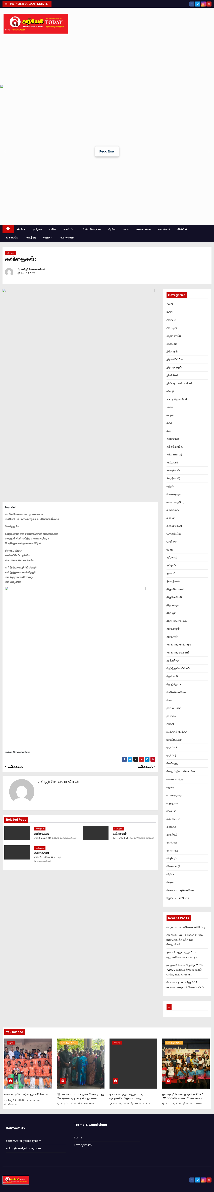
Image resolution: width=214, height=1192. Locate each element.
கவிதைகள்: (145, 766)
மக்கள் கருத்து (175, 779)
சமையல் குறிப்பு (175, 502)
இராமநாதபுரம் (174, 367)
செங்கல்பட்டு (174, 534)
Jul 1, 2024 (119, 837)
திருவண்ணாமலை (177, 621)
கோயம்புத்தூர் (174, 494)
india (170, 312)
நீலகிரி (170, 724)
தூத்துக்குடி (173, 660)
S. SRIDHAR (87, 1103)
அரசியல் (21, 229)
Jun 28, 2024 (42, 857)
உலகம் (126, 229)
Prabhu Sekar (141, 1103)
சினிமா (53, 229)
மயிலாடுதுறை (174, 795)
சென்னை (172, 542)
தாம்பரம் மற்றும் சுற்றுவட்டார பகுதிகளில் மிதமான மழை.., (127, 1096)
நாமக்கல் (171, 716)
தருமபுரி (171, 573)
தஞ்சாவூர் (172, 557)
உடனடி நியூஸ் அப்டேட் (178, 399)
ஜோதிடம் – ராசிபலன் (178, 898)
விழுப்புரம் (172, 858)
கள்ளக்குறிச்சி (175, 447)
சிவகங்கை (173, 510)
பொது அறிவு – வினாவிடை (181, 771)
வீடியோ (112, 229)
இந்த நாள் (172, 352)
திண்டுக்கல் (173, 581)
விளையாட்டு (12, 237)
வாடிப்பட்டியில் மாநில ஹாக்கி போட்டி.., (187, 927)
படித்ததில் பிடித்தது (177, 732)
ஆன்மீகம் (182, 229)
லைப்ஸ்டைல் (164, 229)
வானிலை (172, 842)
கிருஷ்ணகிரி (174, 478)
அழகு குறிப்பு (174, 336)
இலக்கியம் (172, 375)
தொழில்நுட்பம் (174, 684)
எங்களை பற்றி (67, 237)
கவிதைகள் (11, 253)
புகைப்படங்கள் (144, 229)
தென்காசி (172, 676)
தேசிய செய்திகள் (92, 229)
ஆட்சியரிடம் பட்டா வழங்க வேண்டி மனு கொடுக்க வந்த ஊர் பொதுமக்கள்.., (185, 939)
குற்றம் (170, 486)
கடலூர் (170, 415)
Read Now (107, 151)
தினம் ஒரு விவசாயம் (178, 652)
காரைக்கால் (173, 470)
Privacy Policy (83, 1145)
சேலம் (170, 550)
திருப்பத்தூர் (173, 605)
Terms (78, 1137)
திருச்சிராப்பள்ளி (176, 589)
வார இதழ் (31, 237)
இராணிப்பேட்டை (175, 359)
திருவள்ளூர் (173, 629)
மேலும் (47, 237)
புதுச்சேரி (172, 755)
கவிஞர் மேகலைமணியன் (33, 269)
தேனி (170, 700)
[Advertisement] (107, 59)
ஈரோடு (170, 391)
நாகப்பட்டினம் (174, 708)
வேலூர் (170, 882)
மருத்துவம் (172, 803)
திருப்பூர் (171, 613)
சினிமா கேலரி (174, 526)
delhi (170, 304)
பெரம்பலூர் (172, 763)
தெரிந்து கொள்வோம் (178, 668)
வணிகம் (171, 827)
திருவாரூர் (172, 637)
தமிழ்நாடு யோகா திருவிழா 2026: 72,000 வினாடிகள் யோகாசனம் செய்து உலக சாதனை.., (185, 969)
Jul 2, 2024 (40, 837)
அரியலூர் (172, 328)
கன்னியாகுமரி (175, 454)
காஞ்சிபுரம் (172, 462)
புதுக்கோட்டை (174, 747)
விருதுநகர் (172, 851)
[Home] (8, 229)
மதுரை (170, 787)
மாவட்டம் (68, 229)
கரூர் (169, 423)
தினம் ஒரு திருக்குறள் (179, 644)
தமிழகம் (37, 229)
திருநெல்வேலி (174, 597)
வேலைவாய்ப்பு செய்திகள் (180, 890)
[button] (5, 151)
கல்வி (170, 431)
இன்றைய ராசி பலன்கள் (180, 383)
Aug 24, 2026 (16, 1100)
